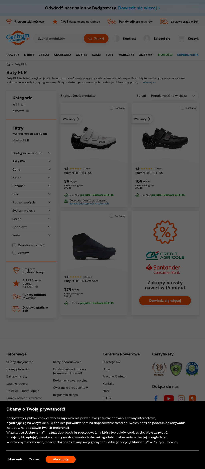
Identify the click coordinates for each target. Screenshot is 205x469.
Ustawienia (14, 459)
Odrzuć (34, 459)
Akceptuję (60, 459)
